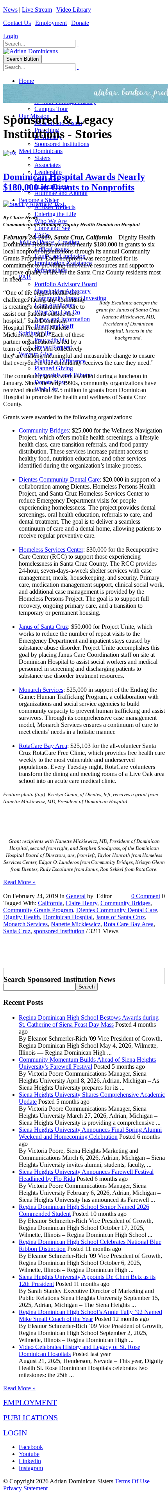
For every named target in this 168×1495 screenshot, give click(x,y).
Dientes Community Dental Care (59, 479)
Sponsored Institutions (61, 144)
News (10, 9)
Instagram (31, 1468)
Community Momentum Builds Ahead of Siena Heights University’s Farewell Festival (87, 1063)
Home (26, 80)
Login (10, 36)
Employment (51, 22)
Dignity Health (21, 917)
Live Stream (37, 9)
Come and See (52, 228)
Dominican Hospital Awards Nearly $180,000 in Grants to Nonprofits (74, 182)
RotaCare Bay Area (43, 745)
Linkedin (30, 1461)
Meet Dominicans (41, 151)
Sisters (42, 158)
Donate (80, 22)
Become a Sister (39, 200)
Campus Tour (51, 109)
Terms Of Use (132, 1481)
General (76, 896)
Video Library (73, 9)
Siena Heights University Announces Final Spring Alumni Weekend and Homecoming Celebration (90, 1133)
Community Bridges (44, 430)
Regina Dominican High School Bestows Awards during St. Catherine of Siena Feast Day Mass (89, 1021)
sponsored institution (59, 931)
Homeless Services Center (51, 549)
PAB (25, 277)
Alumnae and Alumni (61, 193)
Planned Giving (53, 368)
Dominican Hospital (68, 917)
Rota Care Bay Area (129, 924)
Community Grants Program (38, 910)
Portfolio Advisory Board (65, 284)
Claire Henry (81, 903)
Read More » (19, 882)
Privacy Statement (25, 1488)
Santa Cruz (16, 931)
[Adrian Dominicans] (30, 51)
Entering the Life (55, 214)
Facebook (31, 1447)
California (50, 903)
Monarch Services (41, 689)
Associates (47, 165)
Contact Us (17, 22)
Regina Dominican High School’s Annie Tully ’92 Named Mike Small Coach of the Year (90, 1315)
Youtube (29, 1454)
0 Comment (145, 896)
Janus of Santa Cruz (43, 626)
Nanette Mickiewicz (75, 924)
